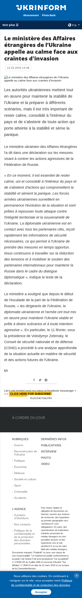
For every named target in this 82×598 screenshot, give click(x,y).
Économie (20, 466)
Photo (46, 457)
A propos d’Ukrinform (21, 516)
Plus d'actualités (41, 398)
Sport (17, 485)
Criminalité (20, 491)
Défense (19, 473)
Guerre (18, 445)
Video (45, 463)
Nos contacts (22, 524)
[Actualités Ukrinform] (41, 7)
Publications (51, 445)
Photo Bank (49, 15)
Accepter (41, 592)
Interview (48, 451)
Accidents (20, 497)
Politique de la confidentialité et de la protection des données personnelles (24, 537)
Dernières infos (53, 439)
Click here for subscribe (30, 393)
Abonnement (31, 15)
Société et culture (25, 479)
